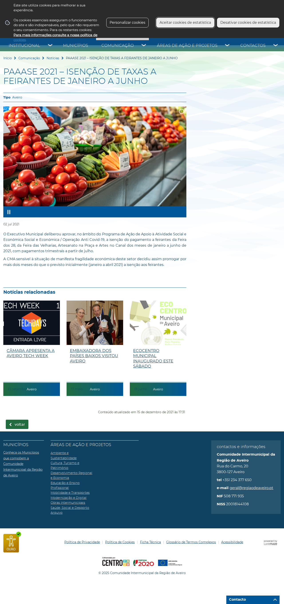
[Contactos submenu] (276, 45)
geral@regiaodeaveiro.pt (251, 488)
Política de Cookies (120, 542)
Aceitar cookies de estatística (185, 22)
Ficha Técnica (150, 542)
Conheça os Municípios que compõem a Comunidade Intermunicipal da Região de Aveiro (23, 464)
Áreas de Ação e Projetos (187, 46)
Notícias (53, 58)
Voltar (20, 424)
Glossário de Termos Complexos (191, 542)
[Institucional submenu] (50, 45)
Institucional (24, 46)
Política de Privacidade (82, 542)
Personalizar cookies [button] (127, 22)
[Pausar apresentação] (8, 211)
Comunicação (117, 46)
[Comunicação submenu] (144, 45)
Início (7, 58)
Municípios (75, 46)
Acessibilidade (232, 542)
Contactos (253, 46)
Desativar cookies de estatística (248, 22)
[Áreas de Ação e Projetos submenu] (227, 45)
